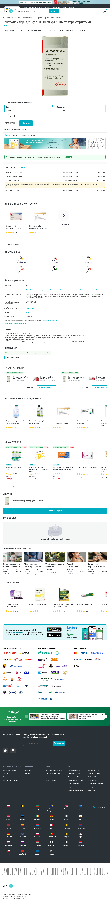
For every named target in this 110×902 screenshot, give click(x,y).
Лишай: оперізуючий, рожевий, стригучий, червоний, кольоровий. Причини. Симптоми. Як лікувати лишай (76, 565)
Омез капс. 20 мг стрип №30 (87, 467)
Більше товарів (10, 244)
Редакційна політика (52, 773)
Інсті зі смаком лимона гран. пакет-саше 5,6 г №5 (63, 605)
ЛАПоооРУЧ (92, 777)
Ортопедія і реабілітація (76, 790)
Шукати (54, 11)
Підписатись (59, 743)
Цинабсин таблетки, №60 (38, 604)
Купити (26, 123)
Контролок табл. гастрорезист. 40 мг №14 (38, 227)
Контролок (27, 18)
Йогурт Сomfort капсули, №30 (14, 468)
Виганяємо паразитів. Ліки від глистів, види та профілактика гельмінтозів (96, 565)
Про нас (71, 7)
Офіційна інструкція (12, 357)
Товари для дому (94, 773)
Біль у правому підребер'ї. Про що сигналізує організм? (33, 565)
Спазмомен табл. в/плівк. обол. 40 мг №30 (86, 422)
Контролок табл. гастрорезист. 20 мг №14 (14, 227)
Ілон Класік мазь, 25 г (84, 604)
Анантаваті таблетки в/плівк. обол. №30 (14, 605)
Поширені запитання (59, 7)
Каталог (24, 7)
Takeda (5, 26)
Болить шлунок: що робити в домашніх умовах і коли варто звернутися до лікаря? (12, 565)
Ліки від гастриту (66, 290)
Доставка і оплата (43, 7)
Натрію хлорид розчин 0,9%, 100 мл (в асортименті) (15, 422)
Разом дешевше (66, 30)
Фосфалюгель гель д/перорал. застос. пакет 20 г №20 (39, 469)
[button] (29, 108)
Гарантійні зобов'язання (53, 770)
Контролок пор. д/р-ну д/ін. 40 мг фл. (21, 378)
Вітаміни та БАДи (74, 777)
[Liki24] (8, 886)
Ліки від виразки (32, 290)
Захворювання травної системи (91, 290)
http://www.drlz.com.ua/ (49, 320)
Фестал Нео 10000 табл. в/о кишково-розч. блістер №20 (63, 468)
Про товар (9, 30)
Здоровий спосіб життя (96, 783)
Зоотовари (92, 780)
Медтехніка (72, 787)
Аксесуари (92, 787)
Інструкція (50, 30)
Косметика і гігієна (74, 773)
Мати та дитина (93, 770)
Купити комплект (46, 387)
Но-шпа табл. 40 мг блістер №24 (47, 378)
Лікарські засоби (13, 18)
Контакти (32, 7)
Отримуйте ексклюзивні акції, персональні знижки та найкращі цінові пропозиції (43, 736)
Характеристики (34, 30)
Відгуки (82, 30)
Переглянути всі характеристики (15, 323)
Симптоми (76, 290)
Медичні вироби (73, 783)
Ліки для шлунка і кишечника (48, 290)
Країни (27, 773)
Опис (21, 30)
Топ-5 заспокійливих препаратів (54, 565)
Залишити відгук (55, 511)
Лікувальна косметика (76, 780)
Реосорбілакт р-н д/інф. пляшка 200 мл (37, 422)
